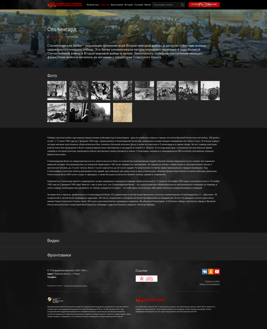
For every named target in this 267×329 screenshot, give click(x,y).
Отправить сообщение (204, 4)
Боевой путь (93, 4)
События (104, 4)
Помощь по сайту (212, 281)
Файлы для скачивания (210, 284)
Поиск (182, 4)
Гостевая (138, 4)
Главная (52, 37)
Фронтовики (117, 4)
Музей (147, 4)
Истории (128, 4)
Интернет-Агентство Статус (76, 286)
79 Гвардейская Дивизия (65, 4)
